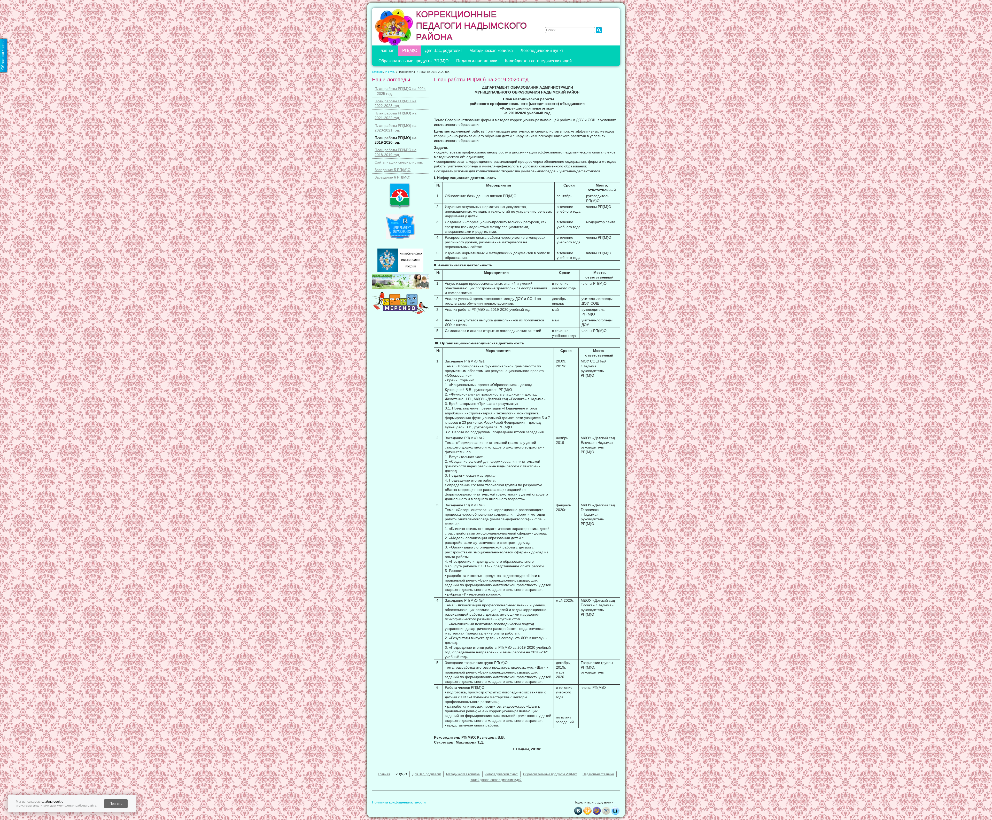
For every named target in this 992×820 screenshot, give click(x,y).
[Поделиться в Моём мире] (597, 811)
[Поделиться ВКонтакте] (578, 811)
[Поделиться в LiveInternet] (615, 811)
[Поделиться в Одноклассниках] (587, 811)
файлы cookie (52, 801)
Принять (116, 804)
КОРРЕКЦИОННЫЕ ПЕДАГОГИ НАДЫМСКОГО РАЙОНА (471, 25)
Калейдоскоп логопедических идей (538, 61)
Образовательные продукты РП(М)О (413, 61)
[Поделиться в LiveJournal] (606, 811)
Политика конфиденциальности (399, 802)
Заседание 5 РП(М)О (392, 170)
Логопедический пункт (542, 50)
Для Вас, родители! (443, 50)
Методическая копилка (491, 50)
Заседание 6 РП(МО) (392, 177)
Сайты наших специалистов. (399, 162)
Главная (386, 50)
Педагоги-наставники (476, 61)
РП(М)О (409, 50)
